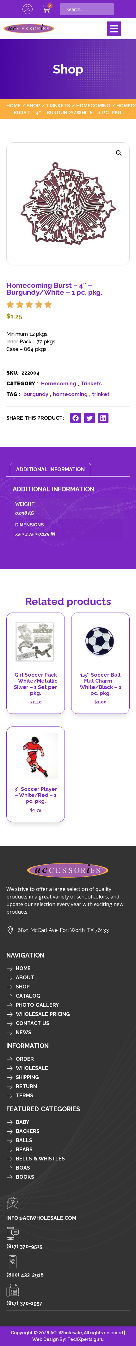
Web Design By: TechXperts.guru (68, 1339)
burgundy (35, 394)
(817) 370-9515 (24, 1246)
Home (13, 105)
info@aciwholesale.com (41, 1218)
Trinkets (58, 105)
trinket (100, 394)
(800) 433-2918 (25, 1275)
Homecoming (93, 105)
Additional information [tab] (50, 469)
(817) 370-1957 (24, 1303)
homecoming (70, 394)
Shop (33, 105)
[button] (114, 28)
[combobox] (87, 9)
